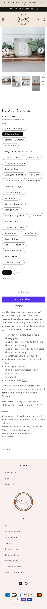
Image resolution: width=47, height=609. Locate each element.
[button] (3, 19)
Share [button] (7, 449)
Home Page (10, 472)
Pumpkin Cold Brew (14, 227)
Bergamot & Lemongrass (17, 151)
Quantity (5, 278)
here (24, 380)
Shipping (5, 119)
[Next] (41, 50)
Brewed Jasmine (13, 157)
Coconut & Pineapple (15, 163)
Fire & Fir (34, 175)
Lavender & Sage (13, 186)
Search (8, 525)
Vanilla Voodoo (12, 256)
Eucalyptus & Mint (14, 175)
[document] (23, 50)
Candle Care (11, 537)
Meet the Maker (12, 531)
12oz (18, 272)
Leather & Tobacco (14, 192)
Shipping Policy (12, 555)
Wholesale (10, 484)
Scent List (9, 543)
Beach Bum (10, 145)
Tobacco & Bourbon (14, 245)
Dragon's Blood (12, 169)
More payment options (23, 306)
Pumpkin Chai (11, 221)
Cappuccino (33, 157)
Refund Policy (11, 549)
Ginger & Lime (12, 180)
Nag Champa (11, 198)
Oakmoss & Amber (14, 204)
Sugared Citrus (12, 239)
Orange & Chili (12, 210)
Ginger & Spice (33, 180)
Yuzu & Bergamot (13, 262)
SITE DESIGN (31, 604)
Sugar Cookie (30, 233)
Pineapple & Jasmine (15, 215)
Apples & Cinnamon (14, 128)
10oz (7, 272)
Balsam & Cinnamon (15, 140)
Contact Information (14, 572)
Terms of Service (13, 566)
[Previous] (6, 50)
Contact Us (10, 478)
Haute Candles (22, 604)
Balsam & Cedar (12, 134)
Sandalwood (11, 233)
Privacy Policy (11, 560)
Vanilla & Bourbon (14, 250)
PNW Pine (37, 215)
